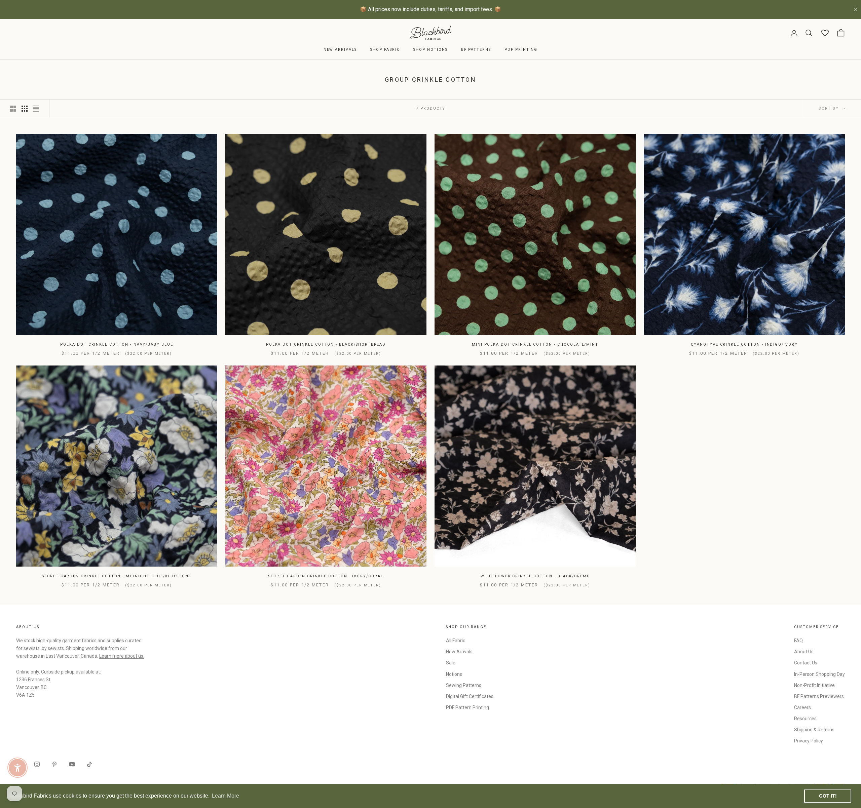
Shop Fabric (385, 49)
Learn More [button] (225, 796)
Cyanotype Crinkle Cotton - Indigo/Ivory (744, 344)
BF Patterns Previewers (819, 696)
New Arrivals (340, 49)
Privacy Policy (808, 740)
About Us (804, 651)
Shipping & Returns (814, 729)
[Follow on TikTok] (89, 764)
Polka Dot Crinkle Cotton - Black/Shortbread (326, 344)
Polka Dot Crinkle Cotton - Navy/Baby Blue (116, 344)
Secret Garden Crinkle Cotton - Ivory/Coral (325, 576)
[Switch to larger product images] (13, 109)
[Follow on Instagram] (37, 764)
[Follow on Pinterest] (54, 764)
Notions (454, 674)
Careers (802, 707)
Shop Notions (430, 49)
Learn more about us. (121, 656)
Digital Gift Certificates (469, 696)
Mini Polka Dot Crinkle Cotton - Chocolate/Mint (535, 344)
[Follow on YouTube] (72, 764)
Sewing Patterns (463, 685)
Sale (450, 662)
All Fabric (455, 640)
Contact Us (805, 662)
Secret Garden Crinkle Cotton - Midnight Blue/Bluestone (116, 576)
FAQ (798, 640)
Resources (805, 718)
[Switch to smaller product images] (25, 109)
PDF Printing (520, 49)
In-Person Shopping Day (819, 674)
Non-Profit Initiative (814, 685)
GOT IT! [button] (828, 796)
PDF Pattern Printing (467, 707)
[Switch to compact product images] (36, 109)
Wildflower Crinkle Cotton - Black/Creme (535, 576)
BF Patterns (476, 49)
